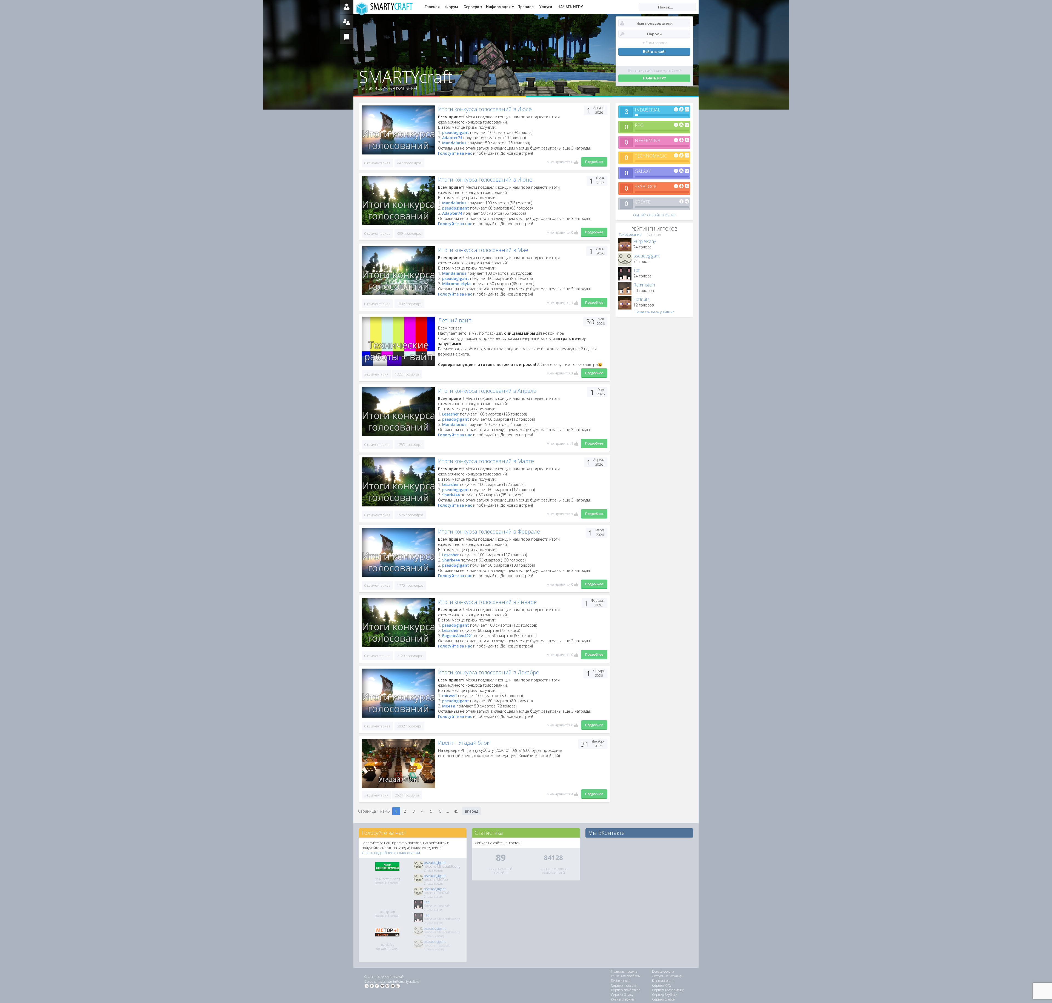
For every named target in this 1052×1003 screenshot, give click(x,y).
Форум (451, 7)
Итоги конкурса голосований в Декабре (488, 672)
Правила (526, 7)
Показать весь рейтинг (654, 312)
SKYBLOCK (646, 187)
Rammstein (644, 285)
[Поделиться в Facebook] (377, 986)
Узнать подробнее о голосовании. (391, 852)
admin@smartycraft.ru (403, 981)
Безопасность (621, 980)
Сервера (471, 7)
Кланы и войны (623, 999)
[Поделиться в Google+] (387, 986)
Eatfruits (641, 299)
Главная (432, 7)
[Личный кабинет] (346, 7)
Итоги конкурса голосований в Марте (486, 461)
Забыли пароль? (654, 43)
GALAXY (643, 171)
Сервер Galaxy (622, 994)
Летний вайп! (455, 320)
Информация (498, 7)
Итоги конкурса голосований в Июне (485, 179)
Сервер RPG (661, 985)
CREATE (642, 202)
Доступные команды (667, 976)
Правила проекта (624, 971)
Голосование (630, 234)
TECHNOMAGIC (651, 156)
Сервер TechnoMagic (668, 990)
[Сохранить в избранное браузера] (398, 986)
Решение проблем (626, 976)
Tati (637, 270)
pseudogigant (646, 256)
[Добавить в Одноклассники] (372, 986)
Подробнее (594, 162)
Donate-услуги (663, 971)
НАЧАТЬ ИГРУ (570, 7)
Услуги (545, 7)
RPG (639, 125)
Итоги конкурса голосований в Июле (485, 109)
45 (456, 811)
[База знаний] (346, 37)
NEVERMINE (647, 140)
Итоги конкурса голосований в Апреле (487, 390)
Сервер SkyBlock (664, 994)
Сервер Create (663, 999)
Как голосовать (663, 980)
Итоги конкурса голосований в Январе (487, 602)
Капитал (654, 234)
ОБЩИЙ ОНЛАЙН (654, 215)
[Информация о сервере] (676, 110)
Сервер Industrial (624, 985)
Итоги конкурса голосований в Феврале (489, 531)
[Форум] (346, 22)
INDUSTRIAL (647, 110)
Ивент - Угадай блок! (464, 742)
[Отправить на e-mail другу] (392, 986)
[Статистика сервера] (687, 110)
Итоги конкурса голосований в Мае (483, 250)
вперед (471, 811)
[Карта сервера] (681, 110)
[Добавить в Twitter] (382, 986)
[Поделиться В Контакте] (366, 986)
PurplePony (644, 241)
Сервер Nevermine (626, 990)
